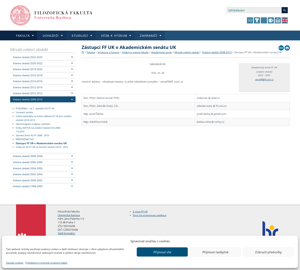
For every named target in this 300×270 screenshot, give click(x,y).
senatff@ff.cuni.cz (264, 79)
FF (83, 52)
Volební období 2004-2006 (27, 168)
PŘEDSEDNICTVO (25, 139)
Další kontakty (66, 233)
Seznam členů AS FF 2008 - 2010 (32, 135)
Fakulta (91, 52)
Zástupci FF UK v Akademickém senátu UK (41, 143)
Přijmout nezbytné (215, 252)
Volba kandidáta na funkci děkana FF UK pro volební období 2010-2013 (43, 118)
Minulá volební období (29, 49)
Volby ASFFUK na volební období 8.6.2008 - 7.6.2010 (38, 129)
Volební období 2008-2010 (27, 99)
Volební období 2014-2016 (27, 81)
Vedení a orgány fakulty (135, 52)
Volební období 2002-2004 (27, 174)
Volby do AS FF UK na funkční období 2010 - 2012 (42, 147)
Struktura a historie (108, 52)
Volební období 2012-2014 (27, 87)
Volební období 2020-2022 (27, 63)
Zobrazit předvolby (268, 252)
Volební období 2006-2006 (27, 162)
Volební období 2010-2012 (27, 93)
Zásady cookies (14, 262)
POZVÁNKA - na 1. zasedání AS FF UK (35, 108)
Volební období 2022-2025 (27, 57)
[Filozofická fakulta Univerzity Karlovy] (51, 15)
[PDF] (281, 47)
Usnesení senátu (24, 112)
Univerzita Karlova (69, 215)
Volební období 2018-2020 (27, 69)
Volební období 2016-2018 (27, 75)
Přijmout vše (162, 252)
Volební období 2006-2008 (27, 156)
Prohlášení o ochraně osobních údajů (46, 262)
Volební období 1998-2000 (27, 186)
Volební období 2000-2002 (27, 180)
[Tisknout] (287, 47)
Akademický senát (161, 52)
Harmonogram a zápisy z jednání (33, 124)
